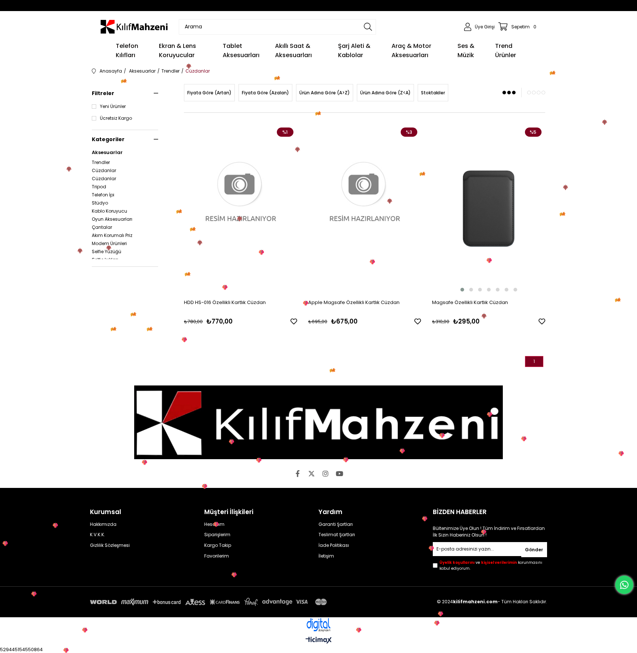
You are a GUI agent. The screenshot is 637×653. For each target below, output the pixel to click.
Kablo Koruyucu (109, 211)
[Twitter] (311, 474)
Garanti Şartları (335, 524)
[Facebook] (297, 474)
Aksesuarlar (107, 152)
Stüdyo (100, 203)
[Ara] (368, 27)
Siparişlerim (217, 535)
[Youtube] (340, 474)
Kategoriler (108, 139)
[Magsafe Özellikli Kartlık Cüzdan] (488, 208)
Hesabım (214, 524)
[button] (462, 289)
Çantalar (102, 227)
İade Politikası (333, 545)
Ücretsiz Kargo (116, 118)
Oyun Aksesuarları (112, 219)
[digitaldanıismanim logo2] (318, 625)
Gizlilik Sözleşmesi (110, 545)
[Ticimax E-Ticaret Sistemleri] (319, 641)
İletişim (326, 556)
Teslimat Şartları (336, 535)
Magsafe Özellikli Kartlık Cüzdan (470, 302)
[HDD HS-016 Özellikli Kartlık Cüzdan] (240, 208)
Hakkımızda (103, 524)
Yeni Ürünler (113, 106)
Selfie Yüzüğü (106, 251)
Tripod (99, 187)
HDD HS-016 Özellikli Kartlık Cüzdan (225, 302)
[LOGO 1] (318, 422)
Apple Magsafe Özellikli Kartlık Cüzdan (354, 302)
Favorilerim (216, 556)
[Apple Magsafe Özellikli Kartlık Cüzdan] (364, 208)
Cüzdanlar (104, 170)
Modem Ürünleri (109, 243)
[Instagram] (325, 474)
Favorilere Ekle (293, 321)
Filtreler (103, 93)
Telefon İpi (103, 195)
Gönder (534, 550)
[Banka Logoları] (210, 602)
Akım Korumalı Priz (112, 235)
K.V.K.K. (97, 535)
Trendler (101, 162)
